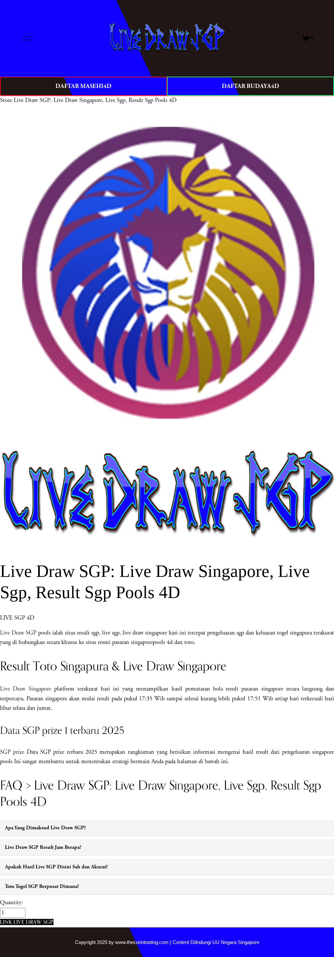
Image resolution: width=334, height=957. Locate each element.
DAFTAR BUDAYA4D (250, 86)
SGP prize (12, 752)
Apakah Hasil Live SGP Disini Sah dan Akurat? (56, 867)
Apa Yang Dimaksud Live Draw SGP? (45, 828)
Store (6, 100)
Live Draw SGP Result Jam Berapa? (43, 847)
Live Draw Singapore (25, 689)
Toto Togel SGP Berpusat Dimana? (42, 886)
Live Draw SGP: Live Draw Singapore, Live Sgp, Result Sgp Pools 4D (95, 100)
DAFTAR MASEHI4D (83, 86)
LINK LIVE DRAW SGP (26, 922)
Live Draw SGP (18, 633)
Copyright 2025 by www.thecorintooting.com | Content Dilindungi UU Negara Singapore (167, 942)
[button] (26, 922)
